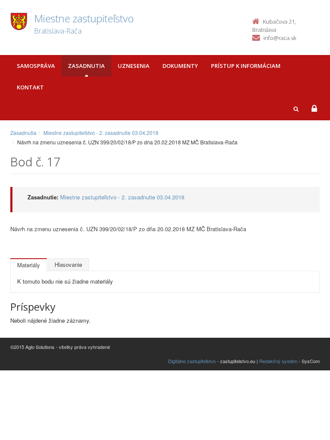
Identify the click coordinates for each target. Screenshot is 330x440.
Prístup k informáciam (246, 66)
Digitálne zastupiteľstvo (192, 361)
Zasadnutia (86, 66)
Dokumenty (180, 66)
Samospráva (36, 66)
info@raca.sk (279, 38)
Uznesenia (134, 66)
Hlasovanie (68, 264)
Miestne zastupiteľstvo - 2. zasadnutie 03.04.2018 (101, 132)
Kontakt (30, 87)
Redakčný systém (278, 361)
